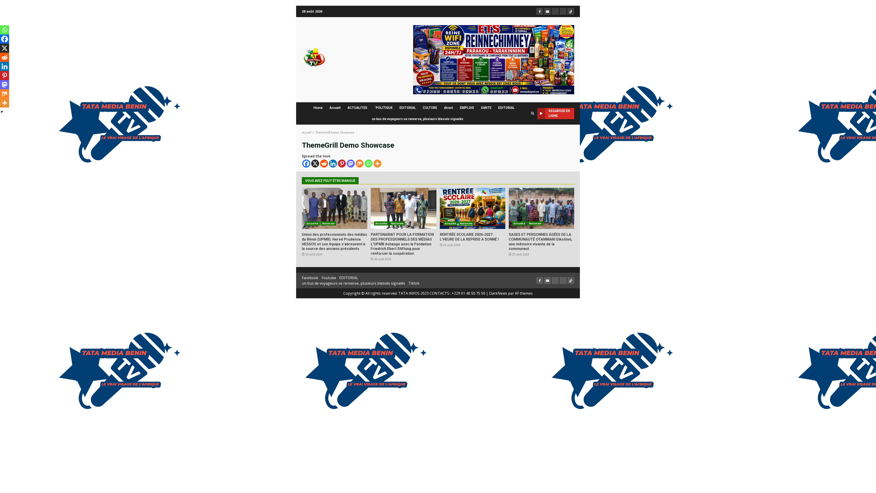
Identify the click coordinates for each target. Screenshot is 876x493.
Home (318, 108)
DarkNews (498, 293)
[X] (315, 164)
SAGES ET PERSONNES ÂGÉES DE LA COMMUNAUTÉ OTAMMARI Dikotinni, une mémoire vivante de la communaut (541, 208)
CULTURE (430, 108)
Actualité (312, 223)
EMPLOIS (467, 108)
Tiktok (414, 283)
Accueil (335, 108)
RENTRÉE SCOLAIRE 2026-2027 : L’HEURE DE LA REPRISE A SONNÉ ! (472, 208)
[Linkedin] (333, 164)
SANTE (486, 108)
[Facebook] (306, 164)
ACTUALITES (357, 108)
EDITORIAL (407, 108)
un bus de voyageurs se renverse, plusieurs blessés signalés (417, 119)
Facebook (310, 277)
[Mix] (360, 164)
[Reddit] (324, 164)
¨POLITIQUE (383, 108)
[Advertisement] (493, 59)
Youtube (328, 277)
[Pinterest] (342, 164)
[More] (377, 164)
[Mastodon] (351, 164)
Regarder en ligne (559, 113)
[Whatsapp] (369, 164)
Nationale (328, 223)
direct (448, 108)
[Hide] (2, 112)
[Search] (532, 113)
